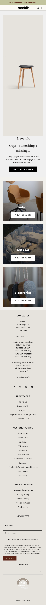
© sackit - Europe (23, 600)
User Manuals (23, 454)
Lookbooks (23, 471)
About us (23, 402)
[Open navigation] (3, 8)
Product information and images (23, 467)
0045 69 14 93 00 (23, 365)
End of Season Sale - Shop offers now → (23, 3)
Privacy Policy (23, 494)
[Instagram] (20, 387)
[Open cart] (43, 8)
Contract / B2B (23, 418)
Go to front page (23, 169)
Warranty (23, 475)
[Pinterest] (26, 387)
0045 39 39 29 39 (23, 345)
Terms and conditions (23, 490)
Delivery (23, 450)
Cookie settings (23, 503)
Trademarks (23, 507)
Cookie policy (23, 498)
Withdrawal (23, 446)
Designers (23, 410)
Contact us (23, 433)
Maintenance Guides (23, 458)
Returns (23, 442)
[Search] (38, 8)
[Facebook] (14, 387)
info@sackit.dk (23, 377)
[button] (23, 584)
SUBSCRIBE (9, 558)
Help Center (23, 437)
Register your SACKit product (23, 414)
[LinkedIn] (32, 387)
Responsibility (23, 406)
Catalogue (23, 463)
